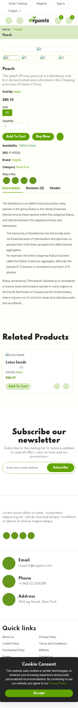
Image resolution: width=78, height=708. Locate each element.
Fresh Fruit (22, 167)
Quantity (7, 121)
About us (8, 637)
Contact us (46, 656)
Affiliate (44, 650)
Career (6, 656)
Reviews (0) (35, 188)
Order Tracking (18, 3)
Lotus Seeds (16, 362)
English (13, 11)
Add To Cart (16, 136)
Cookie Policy (10, 643)
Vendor (55, 188)
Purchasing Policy (13, 650)
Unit (5, 107)
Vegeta (16, 160)
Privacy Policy (47, 637)
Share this (9, 174)
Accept (39, 693)
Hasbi (17, 91)
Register (42, 3)
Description (11, 188)
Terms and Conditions (53, 643)
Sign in (61, 3)
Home (6, 29)
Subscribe (60, 467)
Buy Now (43, 136)
